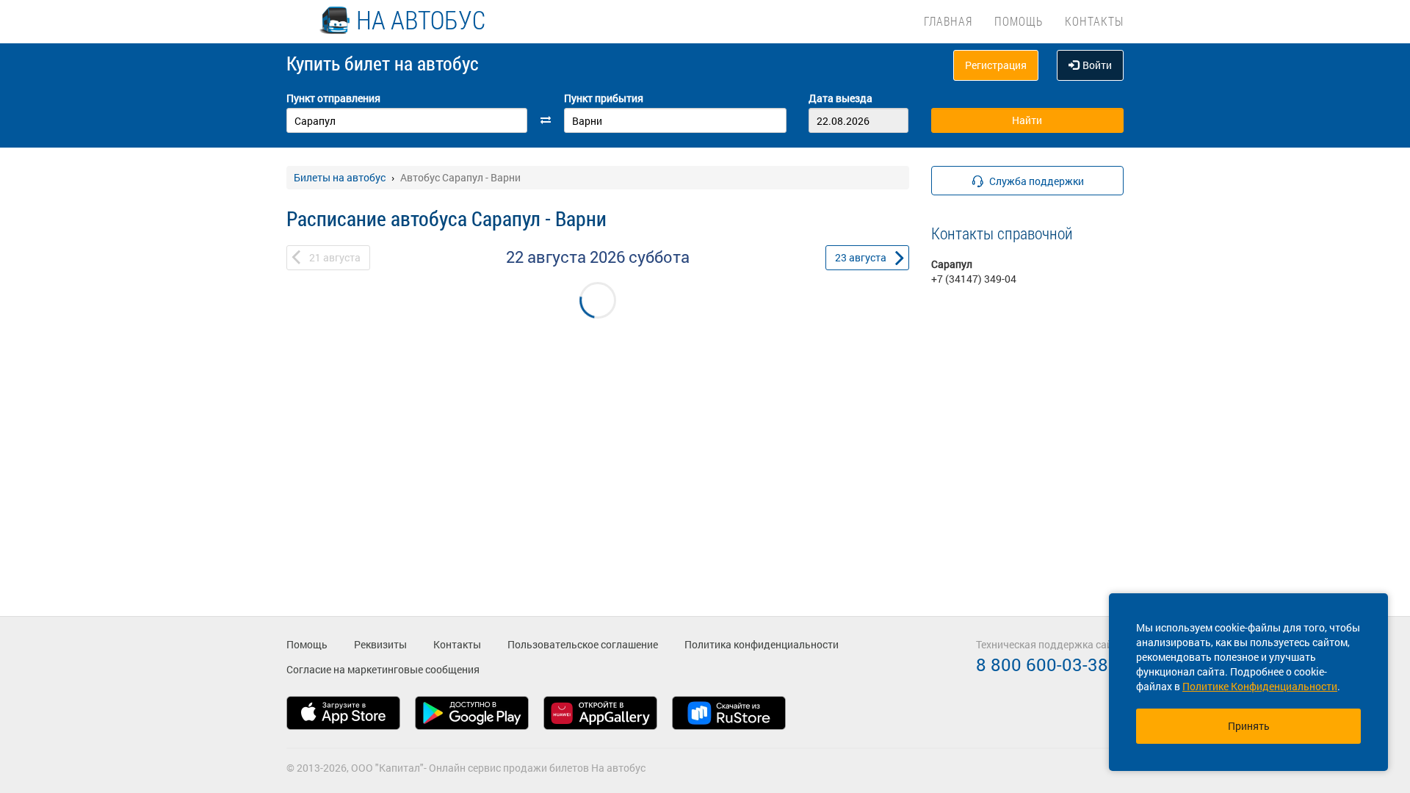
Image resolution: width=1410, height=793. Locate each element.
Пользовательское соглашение (582, 644)
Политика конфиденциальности (761, 644)
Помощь (1018, 21)
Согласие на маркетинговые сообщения (383, 669)
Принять (1249, 726)
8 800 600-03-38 (1042, 664)
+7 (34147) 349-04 (973, 279)
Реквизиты (380, 644)
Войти (1097, 65)
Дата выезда (840, 98)
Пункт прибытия (603, 98)
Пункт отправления (333, 98)
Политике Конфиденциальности (1259, 686)
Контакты (1094, 21)
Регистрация (996, 65)
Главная (948, 21)
